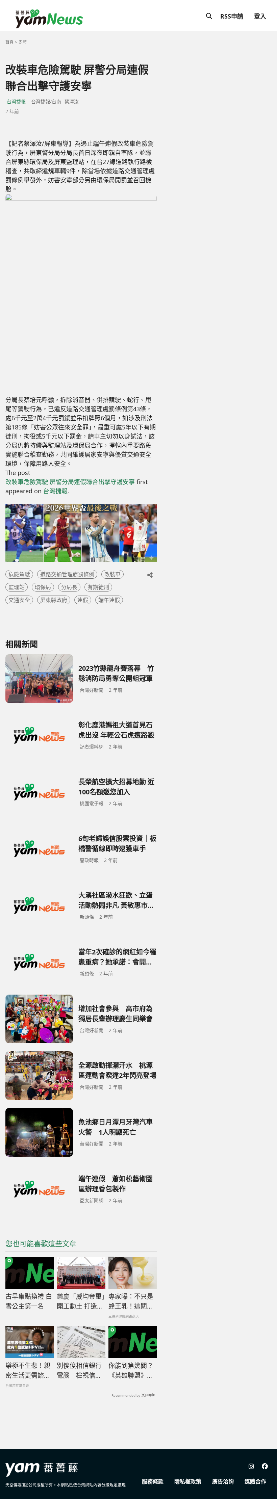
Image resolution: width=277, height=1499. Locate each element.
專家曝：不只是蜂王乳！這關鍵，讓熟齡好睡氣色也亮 (130, 1301)
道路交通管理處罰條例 (67, 574)
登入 (260, 16)
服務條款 (152, 1481)
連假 (82, 600)
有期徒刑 (98, 587)
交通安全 (19, 600)
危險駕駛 (19, 574)
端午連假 (109, 600)
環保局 (43, 587)
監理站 (16, 587)
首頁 (9, 42)
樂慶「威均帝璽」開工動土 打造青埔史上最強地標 (81, 1301)
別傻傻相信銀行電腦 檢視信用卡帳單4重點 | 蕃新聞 (79, 1370)
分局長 (69, 587)
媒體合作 (255, 1481)
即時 (23, 42)
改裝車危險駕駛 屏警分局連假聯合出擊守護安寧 (70, 482)
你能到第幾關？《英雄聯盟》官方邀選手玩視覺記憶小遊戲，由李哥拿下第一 (130, 1370)
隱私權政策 (187, 1481)
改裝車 (112, 574)
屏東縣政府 (53, 600)
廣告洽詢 (223, 1481)
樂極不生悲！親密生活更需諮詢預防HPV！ (27, 1370)
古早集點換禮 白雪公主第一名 (28, 1301)
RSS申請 (231, 16)
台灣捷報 (16, 101)
